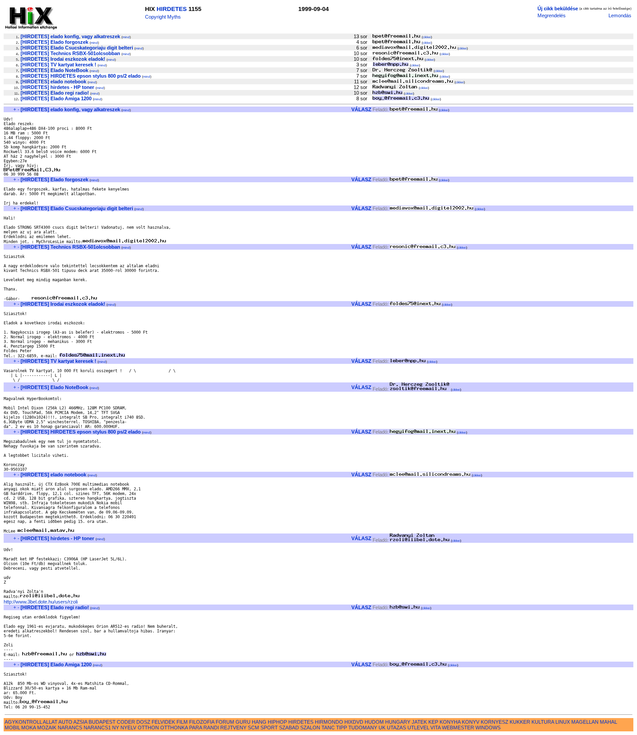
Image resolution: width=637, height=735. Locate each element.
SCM (253, 727)
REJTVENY (233, 727)
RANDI (211, 727)
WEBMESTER (458, 727)
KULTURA (542, 722)
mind (126, 37)
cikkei (427, 37)
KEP (433, 722)
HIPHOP (277, 722)
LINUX (562, 722)
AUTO (65, 722)
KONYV (470, 722)
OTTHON (148, 727)
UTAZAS (396, 727)
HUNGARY (397, 722)
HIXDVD (353, 722)
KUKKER (520, 722)
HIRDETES (172, 9)
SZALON (310, 727)
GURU (243, 722)
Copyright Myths (163, 17)
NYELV (128, 727)
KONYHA (450, 722)
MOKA (28, 727)
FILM (182, 722)
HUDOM (374, 722)
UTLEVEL (418, 727)
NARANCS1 (97, 727)
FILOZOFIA (201, 722)
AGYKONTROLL (23, 722)
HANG (259, 722)
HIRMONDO (329, 722)
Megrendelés (551, 15)
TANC (328, 727)
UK (382, 727)
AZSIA (80, 722)
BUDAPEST (102, 722)
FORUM (225, 722)
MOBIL (12, 727)
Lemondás (619, 15)
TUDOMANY (362, 727)
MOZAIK (46, 727)
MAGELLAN (585, 722)
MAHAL (608, 722)
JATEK (419, 722)
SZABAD (289, 727)
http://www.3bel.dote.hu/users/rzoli (41, 602)
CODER (126, 722)
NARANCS (70, 727)
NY (115, 727)
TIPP (341, 727)
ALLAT (50, 722)
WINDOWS (488, 727)
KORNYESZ (494, 722)
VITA (435, 727)
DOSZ (143, 722)
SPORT (269, 727)
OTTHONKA (174, 727)
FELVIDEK (163, 722)
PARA (195, 727)
